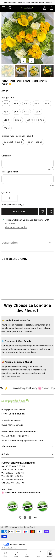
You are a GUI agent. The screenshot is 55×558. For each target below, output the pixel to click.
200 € (7, 128)
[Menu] (3, 8)
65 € (47, 103)
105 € (37, 112)
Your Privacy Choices (17, 544)
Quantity (5, 192)
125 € (18, 120)
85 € (16, 112)
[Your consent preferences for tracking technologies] (50, 553)
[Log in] (44, 8)
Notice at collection (9, 548)
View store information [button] (16, 227)
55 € (36, 103)
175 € (41, 120)
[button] (51, 8)
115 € (7, 120)
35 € (16, 103)
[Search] (10, 8)
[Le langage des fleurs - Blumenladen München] (27, 8)
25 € (6, 103)
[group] (7, 71)
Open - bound (35, 142)
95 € (26, 112)
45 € (26, 103)
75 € (6, 112)
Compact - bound (13, 142)
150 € (30, 120)
